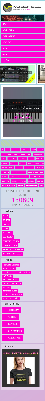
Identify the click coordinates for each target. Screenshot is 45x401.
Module (23, 163)
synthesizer (31, 185)
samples (5, 181)
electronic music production (16, 154)
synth (20, 185)
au (2, 150)
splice (40, 181)
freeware (12, 159)
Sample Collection (19, 177)
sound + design (19, 181)
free (4, 159)
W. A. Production (11, 298)
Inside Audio (9, 269)
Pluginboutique (19, 172)
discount (16, 150)
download (26, 150)
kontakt (39, 159)
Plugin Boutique (35, 172)
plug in (5, 172)
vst (41, 185)
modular (14, 163)
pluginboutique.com (12, 283)
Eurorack (38, 154)
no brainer (7, 168)
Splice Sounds (8, 185)
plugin (40, 168)
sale (4, 177)
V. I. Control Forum (12, 294)
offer (19, 168)
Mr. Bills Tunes (10, 280)
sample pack (37, 177)
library (4, 163)
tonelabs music (10, 291)
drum (34, 150)
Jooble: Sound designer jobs (16, 272)
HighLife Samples (11, 265)
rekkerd (6, 287)
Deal (8, 150)
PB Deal (29, 168)
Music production (36, 163)
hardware (22, 159)
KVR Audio (7, 276)
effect (41, 150)
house (31, 159)
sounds (31, 181)
